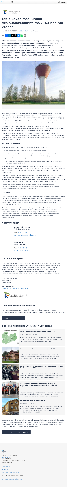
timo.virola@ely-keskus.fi (22, 250)
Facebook (5, 466)
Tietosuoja (5, 469)
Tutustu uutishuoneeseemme (16, 432)
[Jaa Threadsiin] (15, 35)
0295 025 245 (22, 248)
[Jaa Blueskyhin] (18, 35)
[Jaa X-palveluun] (12, 35)
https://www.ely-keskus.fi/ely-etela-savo (15, 288)
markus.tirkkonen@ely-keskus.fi (25, 235)
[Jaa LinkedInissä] (9, 35)
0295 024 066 (22, 233)
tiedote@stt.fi (6, 457)
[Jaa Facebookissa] (6, 35)
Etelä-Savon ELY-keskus (25, 31)
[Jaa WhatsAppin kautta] (22, 35)
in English (11, 479)
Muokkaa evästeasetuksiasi (10, 472)
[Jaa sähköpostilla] (25, 35)
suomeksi (5, 479)
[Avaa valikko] (12, 2)
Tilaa (5, 318)
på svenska (18, 479)
